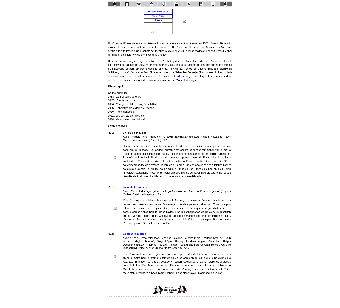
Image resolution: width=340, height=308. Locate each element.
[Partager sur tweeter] (170, 301)
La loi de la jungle (134, 187)
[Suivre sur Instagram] (177, 301)
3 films (158, 20)
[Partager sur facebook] (163, 301)
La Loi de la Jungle (181, 76)
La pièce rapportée (135, 234)
